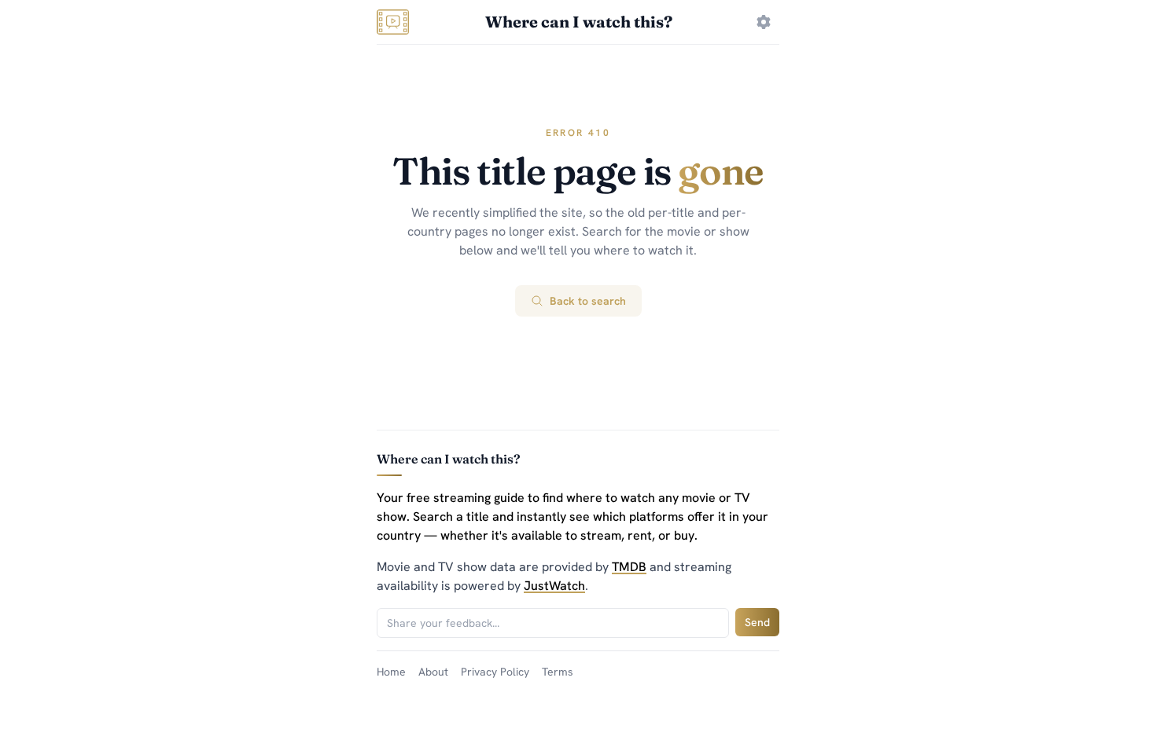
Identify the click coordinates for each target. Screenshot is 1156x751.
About (433, 672)
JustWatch (554, 585)
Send (757, 622)
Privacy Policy (495, 672)
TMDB (629, 567)
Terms (557, 672)
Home (391, 672)
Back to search (588, 301)
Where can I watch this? (578, 21)
